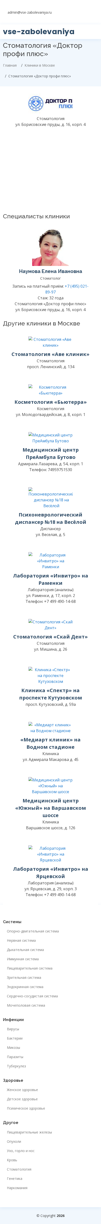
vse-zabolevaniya (39, 31)
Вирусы (13, 1029)
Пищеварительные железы (29, 1132)
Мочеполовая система (26, 1005)
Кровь (12, 1160)
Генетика (14, 1178)
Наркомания (17, 1188)
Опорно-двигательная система (33, 931)
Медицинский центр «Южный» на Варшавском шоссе (50, 808)
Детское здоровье (22, 1099)
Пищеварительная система (29, 968)
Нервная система (21, 940)
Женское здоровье (22, 1090)
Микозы (13, 1047)
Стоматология (19, 1169)
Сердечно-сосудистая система (32, 996)
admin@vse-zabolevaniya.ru (30, 12)
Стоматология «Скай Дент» (50, 636)
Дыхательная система (25, 949)
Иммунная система (23, 959)
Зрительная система (24, 977)
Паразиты (15, 1057)
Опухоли (14, 1141)
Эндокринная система (25, 987)
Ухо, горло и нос (21, 1151)
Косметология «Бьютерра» (50, 402)
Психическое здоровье (26, 1108)
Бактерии (15, 1038)
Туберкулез (16, 1066)
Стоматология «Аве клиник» (50, 354)
